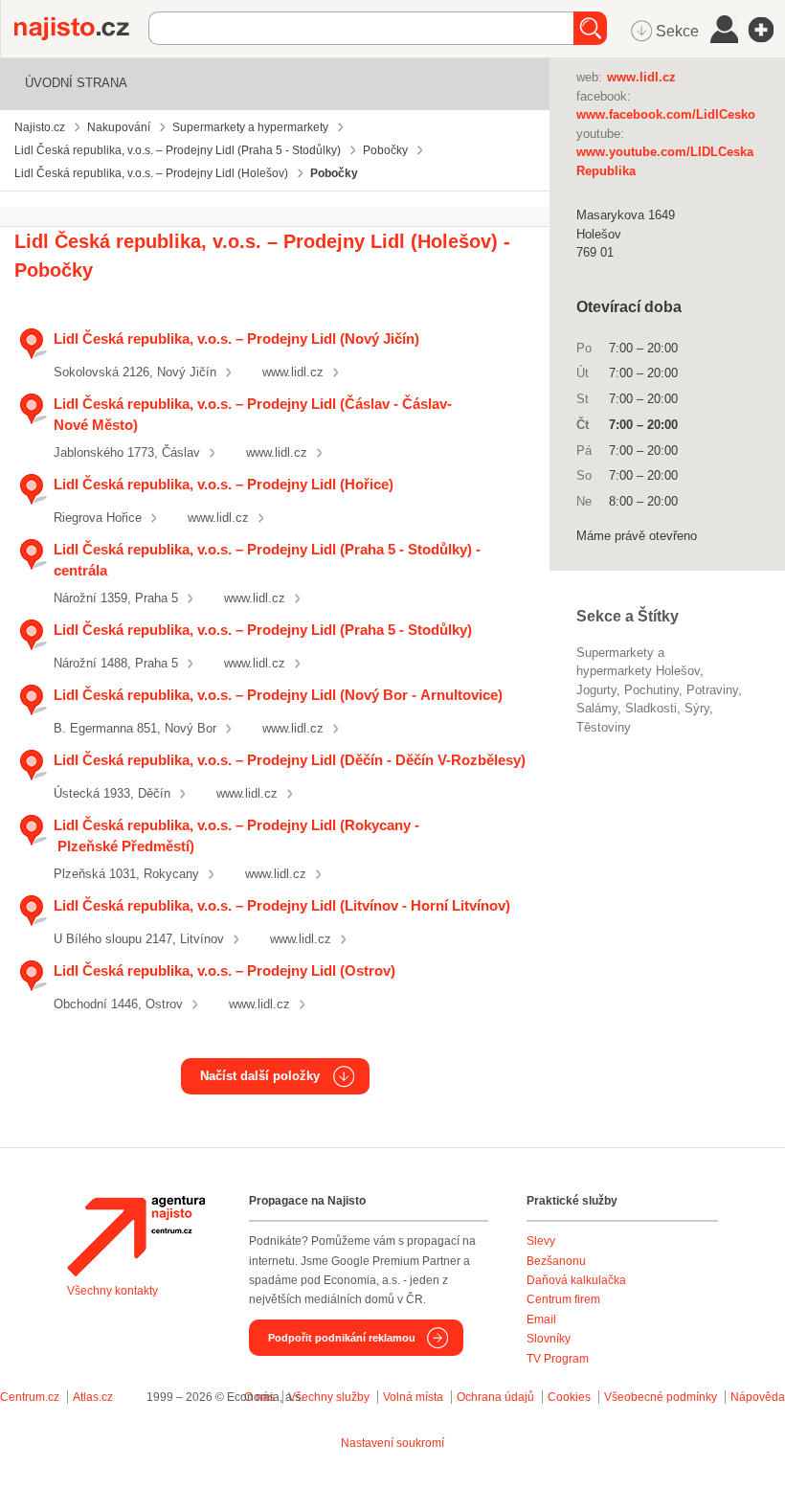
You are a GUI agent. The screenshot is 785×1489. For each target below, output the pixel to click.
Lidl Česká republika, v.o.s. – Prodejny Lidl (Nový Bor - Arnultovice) (278, 695)
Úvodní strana (76, 83)
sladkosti (651, 708)
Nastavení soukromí (392, 1443)
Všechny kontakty (112, 1290)
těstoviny (603, 727)
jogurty (596, 690)
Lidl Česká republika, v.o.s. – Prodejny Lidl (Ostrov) (224, 970)
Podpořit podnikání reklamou (341, 1337)
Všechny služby (330, 1397)
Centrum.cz (29, 1397)
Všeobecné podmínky (660, 1397)
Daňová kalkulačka (576, 1280)
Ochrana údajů (495, 1397)
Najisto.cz (81, 28)
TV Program (558, 1358)
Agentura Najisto (136, 1236)
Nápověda (757, 1397)
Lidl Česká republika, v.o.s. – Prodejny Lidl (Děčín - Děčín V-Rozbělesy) (290, 760)
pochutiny (651, 690)
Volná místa (413, 1397)
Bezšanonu (556, 1261)
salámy (596, 708)
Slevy (541, 1241)
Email (541, 1319)
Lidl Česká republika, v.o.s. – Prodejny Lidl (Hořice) (223, 484)
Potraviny (712, 690)
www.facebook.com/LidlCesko (665, 114)
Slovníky (549, 1338)
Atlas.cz (93, 1397)
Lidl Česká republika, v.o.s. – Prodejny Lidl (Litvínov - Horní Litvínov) (282, 905)
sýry (696, 708)
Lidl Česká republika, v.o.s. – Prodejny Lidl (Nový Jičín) (236, 338)
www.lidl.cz (293, 372)
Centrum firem (563, 1299)
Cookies (569, 1397)
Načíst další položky (260, 1076)
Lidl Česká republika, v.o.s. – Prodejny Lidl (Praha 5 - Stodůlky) (263, 629)
